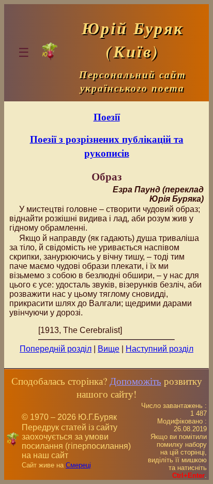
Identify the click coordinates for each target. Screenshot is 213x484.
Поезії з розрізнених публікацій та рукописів (107, 146)
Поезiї (107, 117)
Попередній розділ (56, 348)
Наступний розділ (159, 348)
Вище (108, 348)
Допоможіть (135, 380)
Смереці (78, 465)
